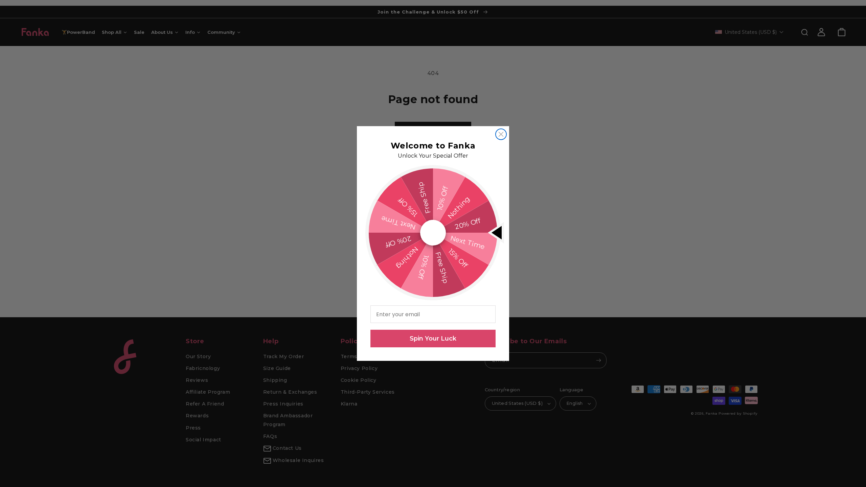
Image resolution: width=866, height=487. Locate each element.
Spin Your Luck (433, 338)
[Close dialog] (501, 134)
